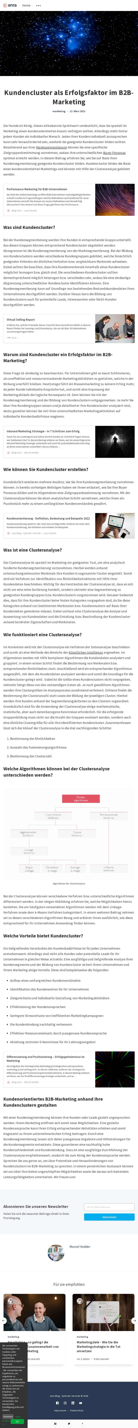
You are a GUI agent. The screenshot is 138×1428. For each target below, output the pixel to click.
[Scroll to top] (82, 1423)
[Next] (134, 1320)
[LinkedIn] (73, 1403)
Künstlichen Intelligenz (86, 652)
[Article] (34, 1312)
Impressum (60, 1410)
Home (26, 5)
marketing (59, 111)
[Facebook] (55, 1423)
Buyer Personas (114, 153)
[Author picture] (56, 1252)
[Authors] (11, 1301)
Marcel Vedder (80, 1246)
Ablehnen (8, 1416)
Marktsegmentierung (51, 147)
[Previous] (3, 1320)
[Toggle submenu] (38, 5)
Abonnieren (109, 1217)
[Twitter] (69, 1423)
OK (17, 1421)
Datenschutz (76, 1410)
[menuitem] (9, 5)
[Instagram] (65, 1403)
